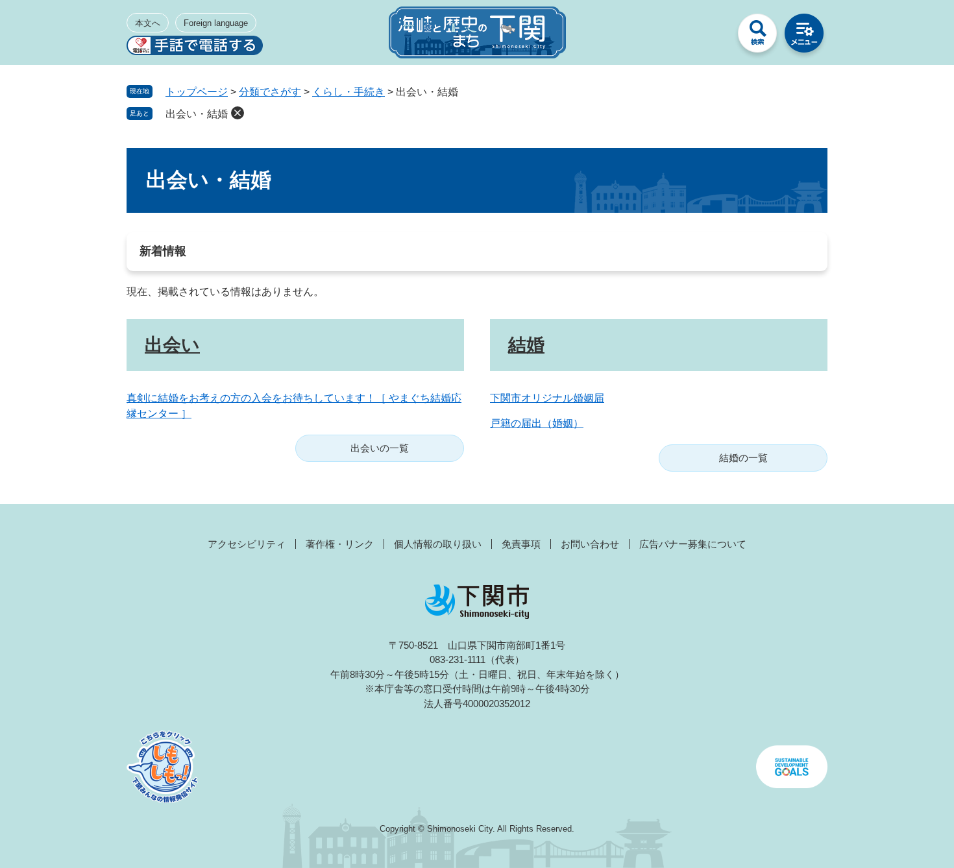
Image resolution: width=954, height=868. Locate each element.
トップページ (196, 91)
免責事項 (521, 544)
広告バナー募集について (692, 544)
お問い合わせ (590, 544)
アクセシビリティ (247, 544)
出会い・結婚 (196, 113)
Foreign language (216, 23)
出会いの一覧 (379, 447)
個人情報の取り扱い (438, 544)
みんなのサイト (710, 36)
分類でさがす (270, 91)
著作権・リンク (340, 544)
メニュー (804, 36)
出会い (172, 345)
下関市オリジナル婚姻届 (547, 398)
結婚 (526, 345)
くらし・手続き (348, 91)
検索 (757, 36)
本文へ (147, 23)
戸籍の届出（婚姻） (536, 423)
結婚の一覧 (743, 457)
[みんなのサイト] (710, 36)
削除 (237, 112)
